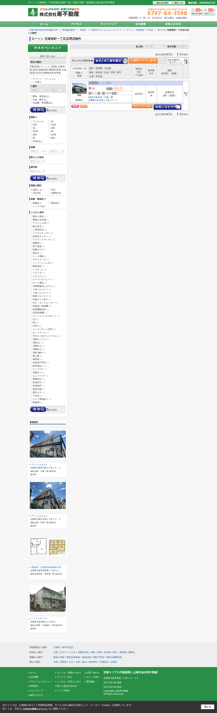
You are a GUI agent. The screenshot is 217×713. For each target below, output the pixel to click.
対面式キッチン (42, 236)
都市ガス (38, 392)
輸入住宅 (38, 226)
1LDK (53, 124)
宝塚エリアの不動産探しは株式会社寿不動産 (130, 672)
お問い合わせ (92, 672)
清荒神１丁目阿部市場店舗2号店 (46, 567)
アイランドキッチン (44, 239)
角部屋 (37, 359)
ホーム (33, 672)
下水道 (37, 395)
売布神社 (93, 662)
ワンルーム (38, 121)
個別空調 (38, 389)
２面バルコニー (42, 289)
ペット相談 (40, 256)
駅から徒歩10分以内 (67, 686)
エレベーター (41, 376)
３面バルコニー (42, 293)
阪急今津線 (58, 657)
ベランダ (38, 273)
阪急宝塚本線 (95, 97)
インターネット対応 (44, 329)
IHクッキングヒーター (45, 303)
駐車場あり (40, 366)
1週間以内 (56, 193)
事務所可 (38, 379)
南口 (115, 652)
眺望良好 (38, 266)
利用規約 (34, 686)
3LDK (53, 134)
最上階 (37, 356)
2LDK (35, 131)
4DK (53, 138)
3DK (35, 134)
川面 (55, 652)
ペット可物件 (63, 690)
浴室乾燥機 (40, 312)
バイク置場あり (42, 399)
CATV (37, 326)
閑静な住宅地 (41, 219)
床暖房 (37, 243)
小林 (77, 662)
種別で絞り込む (48, 56)
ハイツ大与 (105, 83)
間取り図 (81, 68)
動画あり (55, 203)
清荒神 (123, 652)
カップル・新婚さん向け (69, 672)
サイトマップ (36, 690)
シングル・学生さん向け (69, 681)
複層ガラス (40, 249)
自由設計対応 (41, 362)
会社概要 (34, 677)
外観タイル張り (42, 299)
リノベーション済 (43, 263)
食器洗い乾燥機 (42, 306)
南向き (37, 253)
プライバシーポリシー (41, 681)
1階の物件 (39, 352)
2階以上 (38, 342)
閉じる (207, 707)
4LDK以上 (38, 141)
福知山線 (86, 657)
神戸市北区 (67, 647)
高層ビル (38, 372)
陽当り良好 (40, 216)
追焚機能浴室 (41, 309)
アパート (37, 79)
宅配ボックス (41, 339)
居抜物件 (38, 385)
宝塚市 (97, 100)
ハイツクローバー (39, 618)
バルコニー (40, 276)
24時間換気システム (44, 286)
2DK (53, 128)
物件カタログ (36, 695)
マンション (50, 79)
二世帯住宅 (40, 229)
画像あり (37, 203)
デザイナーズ (41, 259)
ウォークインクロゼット (46, 316)
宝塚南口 (104, 662)
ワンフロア (40, 369)
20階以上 (39, 349)
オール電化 (40, 283)
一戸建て (37, 82)
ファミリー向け (64, 677)
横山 (84, 662)
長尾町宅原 (83, 652)
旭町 (93, 652)
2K (34, 128)
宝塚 (106, 97)
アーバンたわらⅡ (39, 464)
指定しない (38, 189)
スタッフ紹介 (92, 677)
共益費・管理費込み (43, 103)
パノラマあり (39, 206)
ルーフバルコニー (43, 279)
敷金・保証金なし (41, 96)
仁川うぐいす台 (67, 652)
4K (34, 138)
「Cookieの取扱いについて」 (35, 709)
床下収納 (38, 246)
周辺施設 (90, 681)
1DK (35, 124)
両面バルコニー (42, 296)
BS (36, 322)
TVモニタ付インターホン (47, 336)
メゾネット (40, 269)
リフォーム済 (41, 223)
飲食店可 (38, 382)
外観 (74, 68)
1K (52, 121)
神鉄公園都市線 (114, 657)
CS (36, 319)
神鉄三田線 (98, 657)
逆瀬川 (114, 662)
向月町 (107, 652)
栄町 (102, 100)
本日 (53, 189)
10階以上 (39, 346)
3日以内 (37, 193)
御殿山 (131, 652)
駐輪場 (37, 402)
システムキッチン (43, 233)
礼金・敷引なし (40, 99)
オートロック (41, 332)
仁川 (71, 662)
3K (52, 131)
